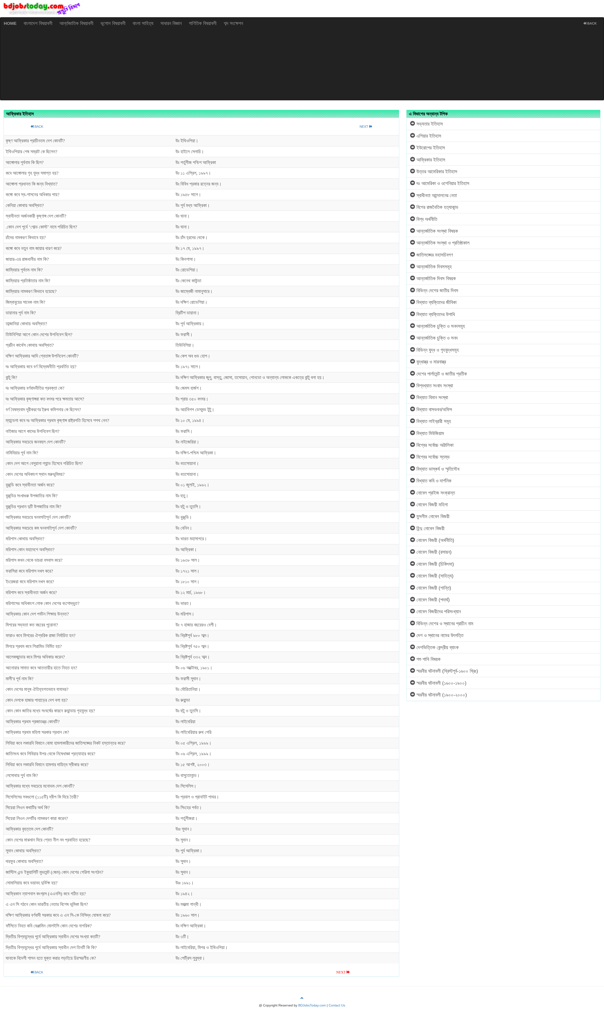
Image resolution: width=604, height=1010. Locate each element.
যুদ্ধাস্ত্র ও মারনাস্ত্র (430, 361)
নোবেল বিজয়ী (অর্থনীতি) (434, 540)
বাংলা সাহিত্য (143, 23)
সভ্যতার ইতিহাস (429, 124)
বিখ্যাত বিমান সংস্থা (431, 397)
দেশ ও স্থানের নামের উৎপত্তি (439, 635)
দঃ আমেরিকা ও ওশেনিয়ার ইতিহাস (442, 183)
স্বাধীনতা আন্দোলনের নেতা (436, 195)
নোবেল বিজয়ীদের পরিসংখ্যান (438, 611)
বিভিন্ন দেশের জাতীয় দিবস (436, 290)
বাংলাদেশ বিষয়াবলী (38, 23)
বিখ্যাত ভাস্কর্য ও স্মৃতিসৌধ (437, 469)
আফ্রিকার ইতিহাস (430, 159)
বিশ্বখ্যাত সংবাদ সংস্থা (434, 385)
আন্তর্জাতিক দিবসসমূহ (433, 266)
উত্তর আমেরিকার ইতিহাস (436, 171)
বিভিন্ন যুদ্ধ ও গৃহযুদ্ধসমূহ (437, 350)
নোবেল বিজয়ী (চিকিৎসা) (434, 564)
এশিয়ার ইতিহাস (428, 136)
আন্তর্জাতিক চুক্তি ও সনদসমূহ (440, 326)
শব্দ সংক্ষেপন (233, 23)
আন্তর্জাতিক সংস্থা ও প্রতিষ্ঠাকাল (442, 242)
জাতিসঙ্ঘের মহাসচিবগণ (434, 255)
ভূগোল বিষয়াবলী (113, 23)
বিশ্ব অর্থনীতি (426, 219)
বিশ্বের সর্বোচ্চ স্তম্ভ (432, 457)
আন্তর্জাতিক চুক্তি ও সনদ (436, 338)
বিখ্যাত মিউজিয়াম (429, 433)
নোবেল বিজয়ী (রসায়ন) (433, 552)
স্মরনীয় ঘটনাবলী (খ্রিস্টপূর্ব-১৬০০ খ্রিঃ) (446, 671)
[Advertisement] (302, 65)
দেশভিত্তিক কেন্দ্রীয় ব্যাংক (437, 647)
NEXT (364, 126)
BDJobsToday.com (312, 1005)
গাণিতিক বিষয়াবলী (203, 23)
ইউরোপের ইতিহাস (430, 147)
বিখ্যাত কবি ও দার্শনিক (433, 480)
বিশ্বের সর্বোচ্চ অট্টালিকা (434, 445)
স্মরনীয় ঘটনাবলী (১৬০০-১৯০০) (440, 683)
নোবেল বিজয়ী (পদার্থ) (432, 599)
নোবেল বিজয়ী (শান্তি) (433, 588)
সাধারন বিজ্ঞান (171, 23)
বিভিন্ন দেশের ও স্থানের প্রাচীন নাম (444, 623)
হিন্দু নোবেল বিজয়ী (430, 528)
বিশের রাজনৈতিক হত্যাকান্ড (436, 207)
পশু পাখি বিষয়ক (427, 659)
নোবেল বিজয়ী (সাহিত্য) (434, 576)
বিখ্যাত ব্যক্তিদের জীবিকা (436, 302)
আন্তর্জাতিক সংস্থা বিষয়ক (436, 231)
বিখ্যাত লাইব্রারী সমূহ (433, 421)
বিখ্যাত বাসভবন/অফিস (433, 409)
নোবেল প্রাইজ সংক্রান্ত (435, 492)
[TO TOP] (302, 998)
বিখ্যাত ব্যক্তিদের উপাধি (435, 314)
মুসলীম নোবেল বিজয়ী (432, 516)
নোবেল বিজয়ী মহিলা (431, 504)
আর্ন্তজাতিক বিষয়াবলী (76, 23)
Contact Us (337, 1005)
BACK (591, 23)
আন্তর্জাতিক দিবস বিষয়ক (435, 278)
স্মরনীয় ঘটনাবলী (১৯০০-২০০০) (441, 694)
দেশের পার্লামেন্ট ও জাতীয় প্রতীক (441, 373)
